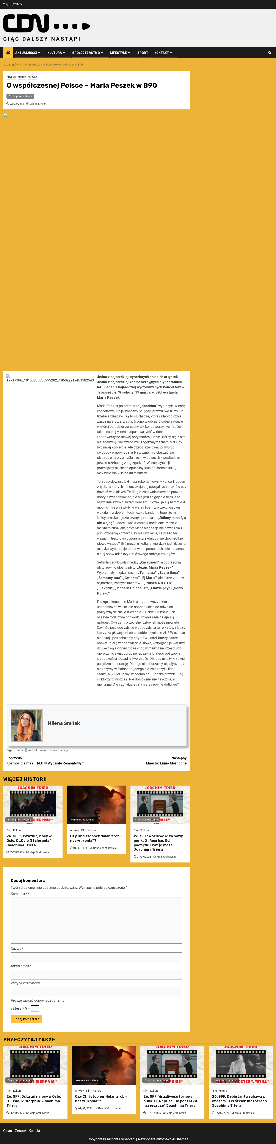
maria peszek (48, 750)
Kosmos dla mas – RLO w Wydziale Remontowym (45, 760)
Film (8, 830)
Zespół (20, 1131)
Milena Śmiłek (38, 103)
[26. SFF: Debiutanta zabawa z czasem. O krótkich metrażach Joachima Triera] (241, 1065)
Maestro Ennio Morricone (166, 760)
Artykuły (11, 76)
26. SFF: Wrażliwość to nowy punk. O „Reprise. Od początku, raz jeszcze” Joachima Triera (158, 842)
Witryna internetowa (26, 983)
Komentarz (20, 894)
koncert (32, 750)
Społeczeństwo (86, 53)
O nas (7, 1131)
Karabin (19, 750)
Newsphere (146, 1139)
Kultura (54, 53)
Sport (142, 53)
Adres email (21, 966)
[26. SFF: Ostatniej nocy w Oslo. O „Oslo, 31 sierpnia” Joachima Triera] (33, 805)
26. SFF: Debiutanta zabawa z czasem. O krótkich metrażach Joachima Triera (239, 1101)
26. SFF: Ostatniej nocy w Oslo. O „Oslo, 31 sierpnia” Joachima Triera (29, 840)
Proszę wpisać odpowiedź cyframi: (37, 1000)
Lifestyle (118, 53)
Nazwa (17, 949)
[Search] (269, 52)
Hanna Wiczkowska (105, 848)
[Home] (8, 53)
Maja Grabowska (39, 852)
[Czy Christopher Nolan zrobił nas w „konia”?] (96, 805)
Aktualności (26, 53)
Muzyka (32, 76)
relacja (64, 750)
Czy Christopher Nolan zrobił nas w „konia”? (96, 838)
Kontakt (161, 53)
